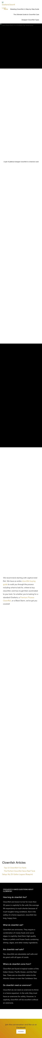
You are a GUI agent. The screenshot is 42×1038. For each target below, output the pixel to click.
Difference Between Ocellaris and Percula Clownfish (18, 759)
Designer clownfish (10, 334)
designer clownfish (14, 313)
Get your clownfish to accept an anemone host (17, 270)
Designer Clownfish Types (14, 848)
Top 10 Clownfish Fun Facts (15, 868)
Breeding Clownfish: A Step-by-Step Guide (20, 670)
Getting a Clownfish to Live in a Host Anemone (18, 789)
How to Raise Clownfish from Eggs (18, 699)
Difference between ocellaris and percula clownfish (18, 221)
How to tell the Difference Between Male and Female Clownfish (21, 728)
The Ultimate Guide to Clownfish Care (19, 641)
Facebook (21, 1031)
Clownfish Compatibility (13, 819)
